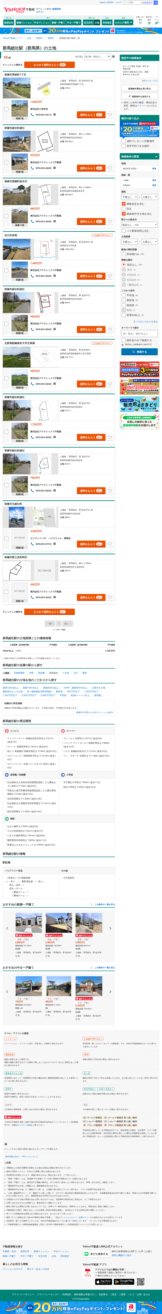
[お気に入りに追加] (109, 114)
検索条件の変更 (130, 156)
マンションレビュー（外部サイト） (75, 1217)
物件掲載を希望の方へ (85, 1294)
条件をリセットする (150, 80)
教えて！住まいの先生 (38, 1268)
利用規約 (66, 1294)
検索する (142, 351)
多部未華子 (148, 2)
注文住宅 (88, 22)
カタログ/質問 (122, 22)
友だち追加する (99, 1254)
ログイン (40, 11)
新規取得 (57, 8)
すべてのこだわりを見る (145, 321)
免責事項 (103, 1294)
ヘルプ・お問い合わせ (139, 1294)
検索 (156, 3)
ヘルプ (118, 2)
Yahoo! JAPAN (106, 2)
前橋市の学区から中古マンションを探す (94, 712)
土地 (97, 22)
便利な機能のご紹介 (122, 1255)
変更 (154, 168)
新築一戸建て (58, 22)
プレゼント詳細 (24, 1124)
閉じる (66, 54)
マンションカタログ (13, 1268)
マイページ (142, 105)
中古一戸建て (73, 22)
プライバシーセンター (48, 1294)
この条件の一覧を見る (104, 904)
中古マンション (42, 22)
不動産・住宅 (9, 1251)
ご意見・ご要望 (117, 1294)
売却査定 (107, 22)
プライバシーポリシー (23, 1294)
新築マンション (24, 22)
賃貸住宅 (8, 22)
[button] (7, 917)
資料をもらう (90, 115)
